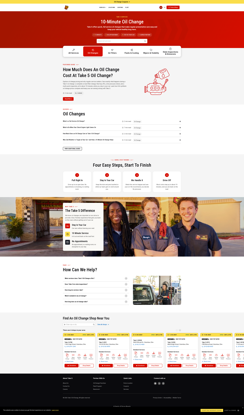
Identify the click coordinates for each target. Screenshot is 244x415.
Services (102, 7)
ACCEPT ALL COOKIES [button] (230, 410)
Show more (69, 361)
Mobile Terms (177, 397)
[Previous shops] (177, 330)
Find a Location (128, 383)
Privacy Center (157, 397)
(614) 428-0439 (208, 346)
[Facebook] (155, 383)
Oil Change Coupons (121, 2)
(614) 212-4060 (139, 344)
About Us (65, 383)
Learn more (55, 410)
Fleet (127, 7)
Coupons (120, 7)
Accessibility (167, 397)
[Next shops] (180, 330)
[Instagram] (163, 383)
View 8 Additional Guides (72, 148)
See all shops (102, 324)
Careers (65, 389)
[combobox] (80, 324)
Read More (68, 99)
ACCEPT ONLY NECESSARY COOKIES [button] (212, 410)
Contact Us (66, 386)
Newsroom (96, 389)
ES (164, 7)
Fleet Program (97, 386)
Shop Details (86, 365)
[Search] (145, 41)
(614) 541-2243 (71, 346)
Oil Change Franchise (99, 383)
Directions (72, 365)
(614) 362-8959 (105, 346)
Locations (111, 7)
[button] (243, 408)
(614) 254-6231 (174, 346)
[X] (159, 383)
